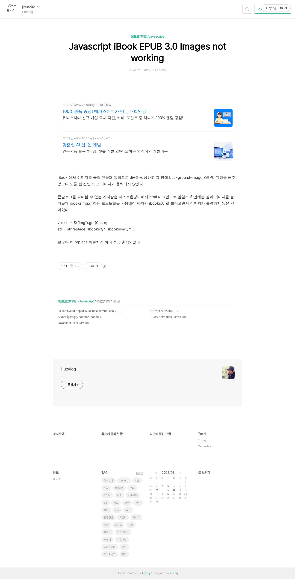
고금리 (123, 517)
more (139, 473)
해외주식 (108, 480)
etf (105, 502)
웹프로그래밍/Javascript (147, 36)
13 (174, 489)
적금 (137, 480)
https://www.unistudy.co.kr (82, 105)
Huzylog (68, 369)
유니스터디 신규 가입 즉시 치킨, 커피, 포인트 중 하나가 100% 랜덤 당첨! (122, 117)
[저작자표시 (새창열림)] (104, 266)
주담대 (107, 539)
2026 (107, 495)
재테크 (136, 517)
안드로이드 (123, 532)
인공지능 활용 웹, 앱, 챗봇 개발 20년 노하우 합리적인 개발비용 (115, 151)
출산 (128, 510)
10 (157, 489)
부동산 (107, 532)
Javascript (86, 301)
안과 (138, 502)
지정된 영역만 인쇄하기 (162, 311)
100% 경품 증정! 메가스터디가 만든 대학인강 (104, 111)
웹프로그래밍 (67, 301)
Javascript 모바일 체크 (71, 323)
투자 (106, 487)
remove (119, 487)
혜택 (106, 510)
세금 (119, 495)
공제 (124, 554)
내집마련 (122, 539)
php (117, 510)
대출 (130, 524)
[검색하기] (247, 9)
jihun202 (29, 7)
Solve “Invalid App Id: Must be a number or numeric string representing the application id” (87, 311)
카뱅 (124, 547)
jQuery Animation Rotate (165, 317)
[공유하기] (71, 266)
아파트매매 (109, 547)
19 (168, 493)
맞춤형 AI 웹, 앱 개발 (81, 144)
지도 (116, 502)
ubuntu (124, 480)
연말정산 (108, 517)
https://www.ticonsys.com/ (82, 138)
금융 (106, 524)
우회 (132, 487)
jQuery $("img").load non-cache (78, 317)
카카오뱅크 (109, 554)
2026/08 (168, 473)
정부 (127, 502)
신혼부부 (132, 495)
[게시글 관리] (77, 266)
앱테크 (118, 524)
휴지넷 (56, 479)
